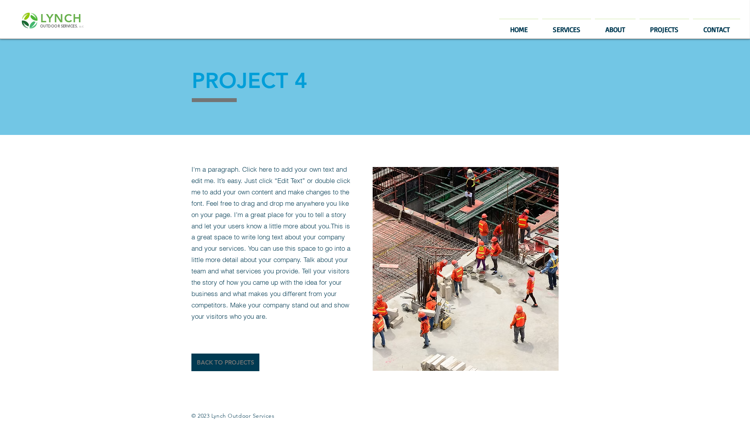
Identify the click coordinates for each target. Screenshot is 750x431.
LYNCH (61, 18)
